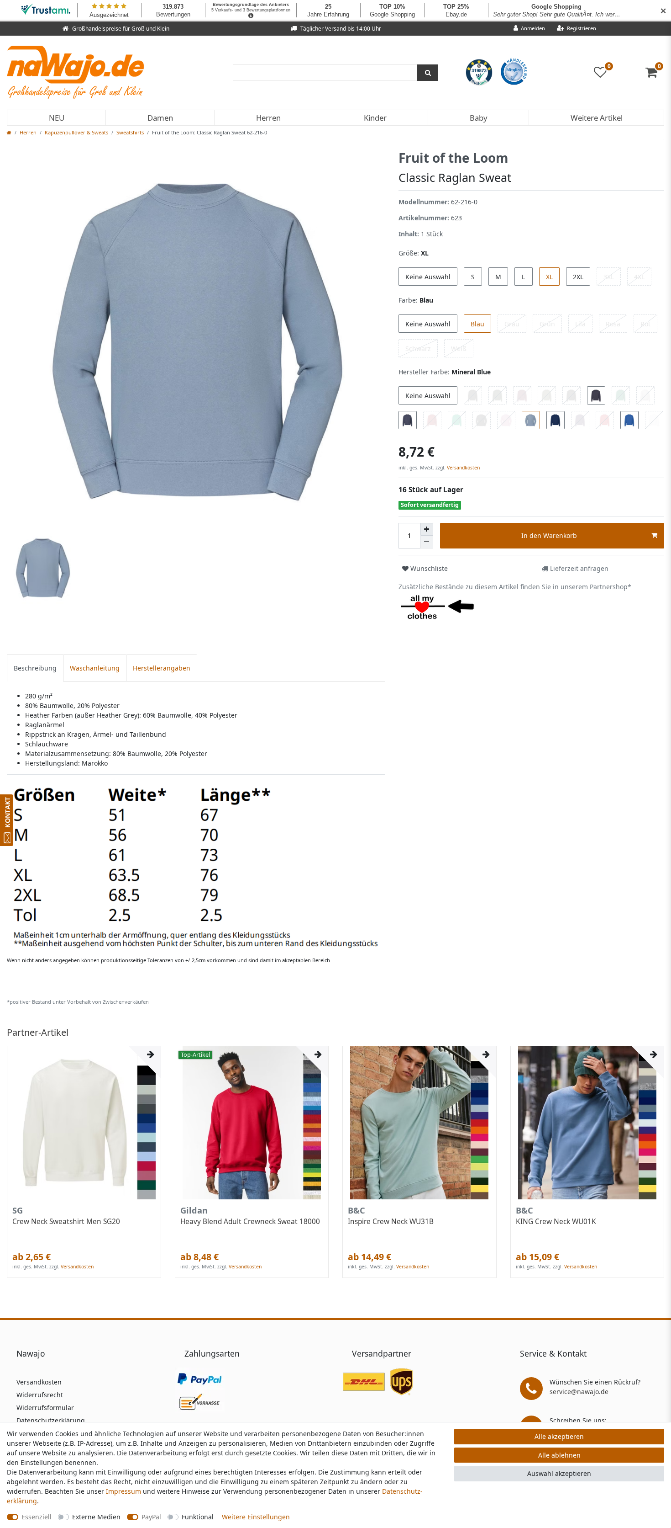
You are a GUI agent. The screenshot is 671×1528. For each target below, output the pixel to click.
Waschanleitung (95, 668)
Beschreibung (35, 668)
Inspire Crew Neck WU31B (391, 1221)
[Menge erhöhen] (426, 529)
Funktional (198, 1516)
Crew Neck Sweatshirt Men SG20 (66, 1221)
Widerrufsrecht (39, 1394)
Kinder (375, 117)
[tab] (35, 668)
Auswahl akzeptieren (559, 1473)
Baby (479, 117)
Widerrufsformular (45, 1407)
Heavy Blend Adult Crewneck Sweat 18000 (250, 1221)
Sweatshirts (130, 132)
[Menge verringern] (426, 542)
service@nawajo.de (579, 1391)
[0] (654, 74)
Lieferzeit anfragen (578, 568)
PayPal (151, 1516)
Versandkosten (463, 467)
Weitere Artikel (597, 117)
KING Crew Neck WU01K (556, 1221)
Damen (160, 117)
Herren (268, 117)
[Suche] (427, 72)
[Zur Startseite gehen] (9, 132)
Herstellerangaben (161, 668)
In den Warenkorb (549, 535)
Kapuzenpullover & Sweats (76, 132)
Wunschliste (428, 568)
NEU (56, 117)
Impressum (123, 1491)
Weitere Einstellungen (256, 1516)
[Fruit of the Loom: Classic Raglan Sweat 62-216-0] (195, 867)
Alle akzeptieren (559, 1436)
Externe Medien (96, 1516)
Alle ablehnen (559, 1455)
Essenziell (36, 1516)
